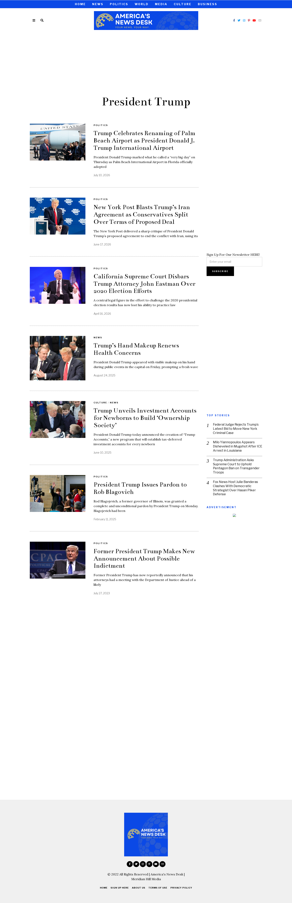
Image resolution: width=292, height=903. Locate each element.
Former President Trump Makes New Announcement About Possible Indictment (144, 558)
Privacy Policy (181, 887)
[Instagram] (244, 20)
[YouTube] (254, 20)
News (97, 4)
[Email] (259, 20)
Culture (182, 4)
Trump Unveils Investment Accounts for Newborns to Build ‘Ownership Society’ (145, 418)
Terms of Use (157, 887)
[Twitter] (239, 20)
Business (207, 4)
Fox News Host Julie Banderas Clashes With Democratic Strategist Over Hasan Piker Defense (235, 488)
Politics (119, 4)
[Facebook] (234, 20)
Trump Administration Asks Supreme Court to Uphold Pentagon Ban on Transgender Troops (236, 466)
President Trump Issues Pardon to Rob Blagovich (140, 488)
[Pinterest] (249, 20)
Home (80, 4)
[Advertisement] (146, 62)
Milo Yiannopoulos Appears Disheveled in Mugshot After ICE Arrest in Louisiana (237, 446)
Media (161, 4)
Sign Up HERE (120, 887)
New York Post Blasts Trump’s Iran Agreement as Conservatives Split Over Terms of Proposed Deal (142, 214)
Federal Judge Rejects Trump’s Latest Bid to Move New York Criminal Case (236, 429)
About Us (138, 887)
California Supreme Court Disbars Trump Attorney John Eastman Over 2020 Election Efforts (144, 284)
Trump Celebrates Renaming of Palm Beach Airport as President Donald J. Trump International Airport (144, 140)
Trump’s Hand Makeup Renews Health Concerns (136, 349)
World (142, 4)
